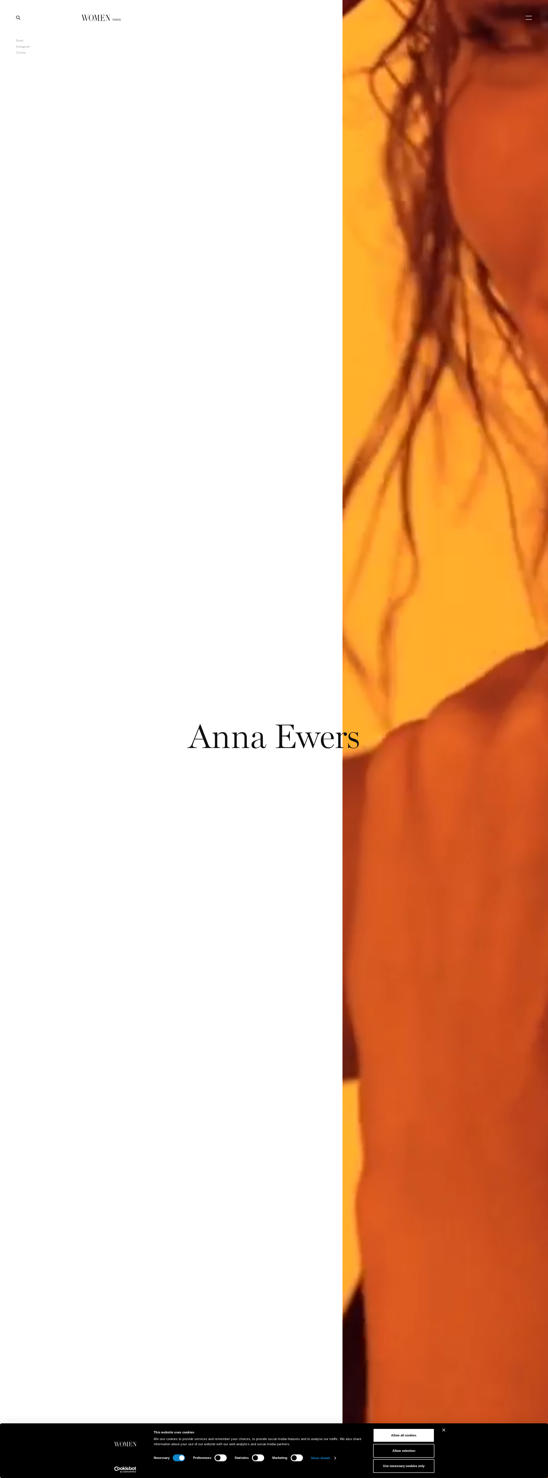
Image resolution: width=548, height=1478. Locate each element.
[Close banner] (443, 1429)
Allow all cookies (403, 1435)
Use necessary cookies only (403, 1466)
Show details (320, 1458)
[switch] (220, 1457)
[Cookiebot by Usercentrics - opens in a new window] (125, 1469)
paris (116, 19)
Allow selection (403, 1450)
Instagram (23, 46)
